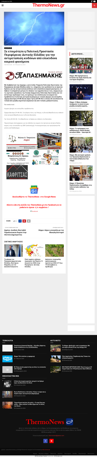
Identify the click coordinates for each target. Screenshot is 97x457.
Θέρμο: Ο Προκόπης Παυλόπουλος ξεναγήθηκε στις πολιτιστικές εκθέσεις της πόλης (81, 186)
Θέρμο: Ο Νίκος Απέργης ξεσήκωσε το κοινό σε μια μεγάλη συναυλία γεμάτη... (79, 104)
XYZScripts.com (58, 456)
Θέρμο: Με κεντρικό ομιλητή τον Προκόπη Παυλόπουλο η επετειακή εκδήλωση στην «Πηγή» (80, 158)
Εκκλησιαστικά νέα (10, 376)
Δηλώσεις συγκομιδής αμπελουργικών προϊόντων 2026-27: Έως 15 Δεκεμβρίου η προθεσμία (54, 263)
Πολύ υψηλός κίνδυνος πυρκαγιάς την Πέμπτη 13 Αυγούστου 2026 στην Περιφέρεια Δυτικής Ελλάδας (34, 263)
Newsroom (9, 64)
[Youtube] (51, 441)
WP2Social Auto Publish (41, 456)
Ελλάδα (75, 453)
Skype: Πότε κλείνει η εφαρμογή (24, 356)
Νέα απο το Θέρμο (43, 453)
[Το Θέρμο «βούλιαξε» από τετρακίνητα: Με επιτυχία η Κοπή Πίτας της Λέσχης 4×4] (55, 348)
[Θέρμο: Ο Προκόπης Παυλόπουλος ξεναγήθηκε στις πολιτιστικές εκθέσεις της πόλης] (81, 173)
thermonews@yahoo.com (56, 435)
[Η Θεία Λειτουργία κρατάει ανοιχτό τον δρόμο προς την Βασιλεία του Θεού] (7, 383)
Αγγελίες (60, 453)
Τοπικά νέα (53, 453)
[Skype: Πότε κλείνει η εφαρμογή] (7, 358)
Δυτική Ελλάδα (8, 48)
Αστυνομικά (67, 453)
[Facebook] (45, 441)
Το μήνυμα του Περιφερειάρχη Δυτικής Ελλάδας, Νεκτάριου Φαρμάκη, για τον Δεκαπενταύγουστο (12, 263)
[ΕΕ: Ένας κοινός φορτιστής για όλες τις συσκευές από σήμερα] (7, 369)
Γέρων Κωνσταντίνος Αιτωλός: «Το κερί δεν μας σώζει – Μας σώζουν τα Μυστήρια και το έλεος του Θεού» (29, 404)
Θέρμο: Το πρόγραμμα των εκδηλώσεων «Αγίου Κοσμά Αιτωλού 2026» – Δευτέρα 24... (81, 130)
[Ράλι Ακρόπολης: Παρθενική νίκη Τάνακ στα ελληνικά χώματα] (55, 358)
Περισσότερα (82, 453)
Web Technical (46, 449)
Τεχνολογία (7, 341)
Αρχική (35, 453)
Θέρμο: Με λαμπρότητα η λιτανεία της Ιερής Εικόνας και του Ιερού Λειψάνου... (80, 77)
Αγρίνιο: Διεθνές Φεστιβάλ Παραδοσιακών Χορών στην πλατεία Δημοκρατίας (15, 232)
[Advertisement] (81, 260)
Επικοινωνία (91, 453)
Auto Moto (55, 341)
